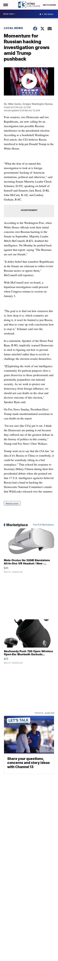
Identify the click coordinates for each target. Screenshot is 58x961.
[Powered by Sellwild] (49, 713)
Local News (13, 28)
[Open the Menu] (5, 5)
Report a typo (12, 503)
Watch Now (48, 5)
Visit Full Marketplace (43, 525)
